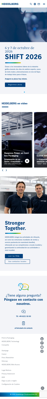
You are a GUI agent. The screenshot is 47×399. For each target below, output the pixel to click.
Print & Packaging (8, 338)
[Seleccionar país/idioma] (35, 4)
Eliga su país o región (9, 381)
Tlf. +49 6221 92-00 (23, 316)
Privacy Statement (8, 374)
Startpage (5, 351)
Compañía (5, 345)
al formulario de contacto (23, 328)
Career (4, 354)
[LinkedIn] (42, 338)
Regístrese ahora (15, 85)
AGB (3, 377)
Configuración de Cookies (11, 384)
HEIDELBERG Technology (10, 341)
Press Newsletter (8, 358)
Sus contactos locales (17, 261)
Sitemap (5, 361)
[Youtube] (42, 347)
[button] (1, 26)
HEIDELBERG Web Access (11, 365)
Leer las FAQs (14, 256)
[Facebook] (42, 343)
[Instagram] (42, 351)
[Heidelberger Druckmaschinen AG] (10, 4)
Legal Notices (6, 370)
